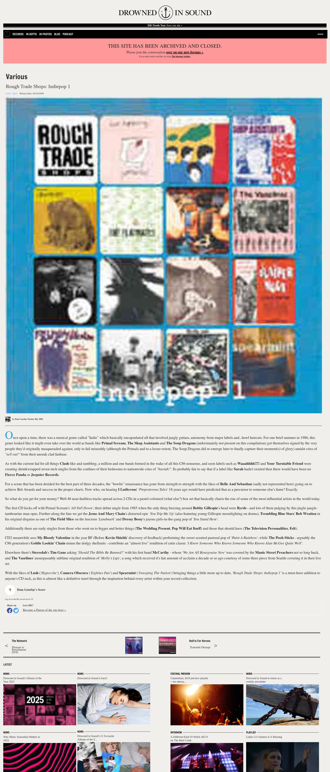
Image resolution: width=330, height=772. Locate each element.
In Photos (45, 34)
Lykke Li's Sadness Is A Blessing (264, 736)
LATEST (7, 664)
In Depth (31, 34)
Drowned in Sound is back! (92, 678)
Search (320, 34)
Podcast (68, 34)
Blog (57, 34)
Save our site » (165, 25)
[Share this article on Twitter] (16, 610)
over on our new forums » (184, 52)
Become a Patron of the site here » (44, 610)
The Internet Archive (181, 56)
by (19, 419)
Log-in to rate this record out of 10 (19, 599)
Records (18, 34)
